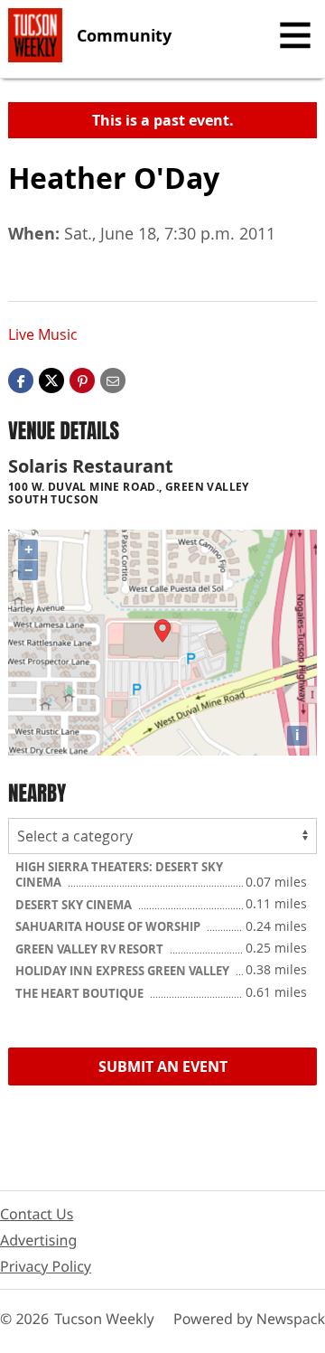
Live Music (43, 334)
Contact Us (36, 1214)
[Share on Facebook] (20, 379)
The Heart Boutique (80, 993)
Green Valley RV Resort (90, 949)
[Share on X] (51, 379)
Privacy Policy (45, 1266)
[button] (82, 379)
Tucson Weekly (104, 1319)
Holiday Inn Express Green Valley (123, 971)
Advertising (38, 1240)
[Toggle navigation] (295, 35)
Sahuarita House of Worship (109, 926)
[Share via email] (112, 379)
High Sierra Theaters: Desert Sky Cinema (119, 875)
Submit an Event (163, 1066)
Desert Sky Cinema (75, 905)
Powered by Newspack (249, 1319)
